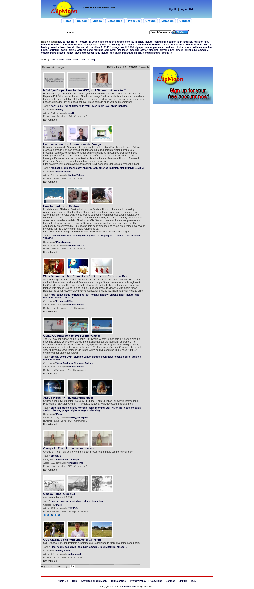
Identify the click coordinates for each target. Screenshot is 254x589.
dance (70, 52)
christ (188, 50)
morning (98, 50)
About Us (63, 581)
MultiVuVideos (76, 175)
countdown (168, 47)
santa (171, 44)
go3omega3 (74, 554)
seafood (72, 44)
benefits (129, 41)
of (76, 41)
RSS (193, 581)
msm (108, 41)
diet (206, 41)
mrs (165, 44)
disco (78, 52)
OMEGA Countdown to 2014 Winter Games (72, 335)
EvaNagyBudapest (78, 417)
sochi (124, 47)
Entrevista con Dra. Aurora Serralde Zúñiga (72, 144)
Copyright (156, 581)
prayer (163, 50)
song (90, 50)
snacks (55, 47)
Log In (183, 9)
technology (160, 41)
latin (179, 41)
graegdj (61, 52)
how (59, 41)
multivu (45, 44)
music (64, 50)
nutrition (198, 41)
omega (116, 47)
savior (144, 50)
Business (68, 363)
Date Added (57, 59)
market (137, 44)
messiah (134, 50)
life (119, 50)
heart (63, 47)
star (106, 50)
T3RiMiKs (73, 508)
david (118, 52)
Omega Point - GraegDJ (59, 493)
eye (114, 41)
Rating (91, 59)
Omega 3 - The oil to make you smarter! (69, 448)
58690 (44, 50)
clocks (179, 47)
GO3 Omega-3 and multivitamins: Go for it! (72, 539)
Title (68, 59)
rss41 (71, 113)
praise (72, 50)
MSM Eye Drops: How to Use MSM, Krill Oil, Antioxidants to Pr (85, 90)
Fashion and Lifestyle (67, 459)
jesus (125, 50)
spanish (171, 41)
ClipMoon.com (129, 586)
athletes (197, 47)
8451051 (56, 44)
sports (188, 47)
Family (59, 109)
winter (148, 47)
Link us (183, 581)
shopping (114, 44)
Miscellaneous (63, 171)
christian (54, 50)
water (113, 50)
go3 (112, 52)
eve (199, 44)
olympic (139, 47)
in (90, 41)
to (64, 41)
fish (80, 44)
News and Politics (83, 363)
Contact (170, 581)
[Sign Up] (183, 103)
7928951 (157, 44)
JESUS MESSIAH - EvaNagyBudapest (68, 397)
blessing (153, 50)
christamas (189, 44)
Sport (59, 363)
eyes (101, 41)
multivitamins (152, 52)
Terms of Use (118, 581)
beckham (127, 52)
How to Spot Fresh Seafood (62, 206)
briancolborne (75, 463)
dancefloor (88, 52)
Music (59, 414)
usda (123, 44)
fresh (105, 44)
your (94, 41)
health (148, 41)
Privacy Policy (138, 581)
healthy (88, 44)
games (157, 47)
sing (194, 50)
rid (72, 41)
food (64, 44)
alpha (171, 50)
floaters (83, 41)
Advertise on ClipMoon (94, 581)
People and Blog (64, 301)
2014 (131, 47)
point (53, 52)
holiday (207, 44)
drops (120, 41)
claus (179, 44)
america (188, 41)
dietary (97, 44)
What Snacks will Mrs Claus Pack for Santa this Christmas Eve (85, 276)
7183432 (106, 47)
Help (191, 9)
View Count (79, 59)
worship (81, 50)
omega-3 (139, 52)
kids (97, 52)
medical (139, 41)
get (68, 41)
